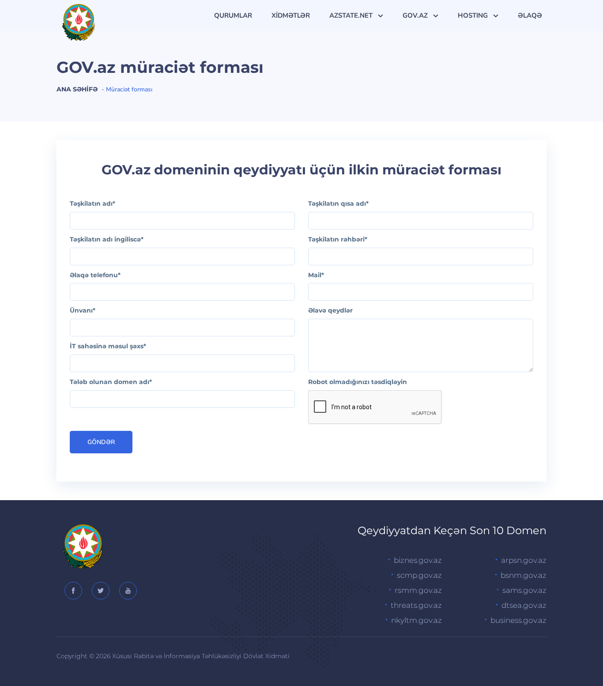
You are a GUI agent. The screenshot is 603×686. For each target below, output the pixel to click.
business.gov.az (518, 620)
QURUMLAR (233, 15)
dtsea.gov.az (523, 605)
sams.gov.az (524, 590)
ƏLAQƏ (530, 15)
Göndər (101, 442)
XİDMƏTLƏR (290, 15)
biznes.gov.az (418, 560)
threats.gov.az (416, 605)
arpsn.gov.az (523, 560)
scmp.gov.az (419, 575)
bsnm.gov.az (523, 575)
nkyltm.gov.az (416, 620)
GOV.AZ (416, 15)
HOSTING (474, 15)
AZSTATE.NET (351, 15)
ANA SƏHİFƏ (77, 89)
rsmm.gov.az (418, 590)
